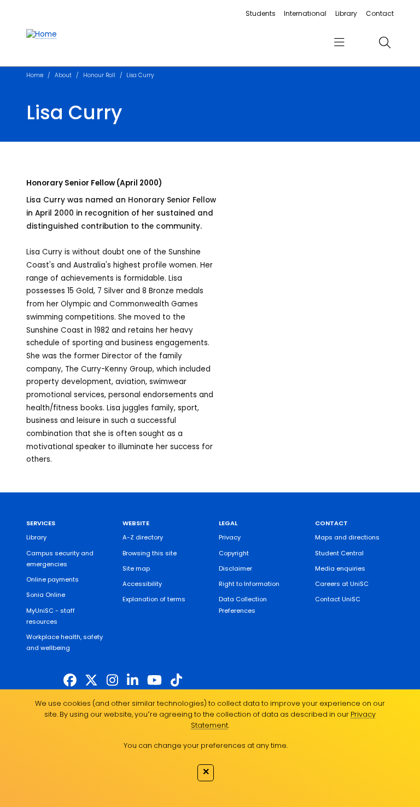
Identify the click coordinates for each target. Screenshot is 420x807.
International (305, 13)
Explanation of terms (153, 599)
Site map (136, 568)
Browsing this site (149, 553)
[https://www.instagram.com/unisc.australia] (112, 680)
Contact (380, 13)
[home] (41, 34)
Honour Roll (99, 75)
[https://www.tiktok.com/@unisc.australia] (176, 680)
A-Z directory (142, 537)
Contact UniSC (337, 599)
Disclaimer (235, 568)
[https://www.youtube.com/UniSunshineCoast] (154, 680)
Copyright (234, 553)
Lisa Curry (140, 75)
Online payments (52, 579)
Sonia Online (45, 594)
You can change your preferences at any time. (206, 745)
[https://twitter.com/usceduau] (91, 680)
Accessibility (142, 583)
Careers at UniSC (342, 583)
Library (346, 13)
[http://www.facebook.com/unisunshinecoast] (70, 680)
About (63, 75)
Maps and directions (347, 537)
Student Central (339, 553)
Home (34, 75)
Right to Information (249, 583)
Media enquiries (340, 568)
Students (261, 13)
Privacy (230, 537)
